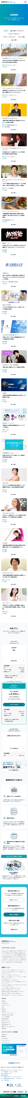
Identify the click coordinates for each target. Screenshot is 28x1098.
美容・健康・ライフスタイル (16, 30)
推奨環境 (4, 1028)
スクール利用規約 (6, 1016)
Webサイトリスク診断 (13, 1071)
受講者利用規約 (5, 1018)
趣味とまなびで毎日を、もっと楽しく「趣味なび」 (11, 993)
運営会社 (4, 1001)
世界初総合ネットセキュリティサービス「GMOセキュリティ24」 (11, 1070)
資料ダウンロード (14, 900)
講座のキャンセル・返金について (8, 1026)
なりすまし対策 (18, 1078)
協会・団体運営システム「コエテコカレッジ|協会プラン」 (13, 995)
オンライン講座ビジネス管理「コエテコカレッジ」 (11, 988)
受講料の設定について (6, 1024)
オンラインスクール (6, 1040)
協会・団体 (14, 40)
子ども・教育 (22, 37)
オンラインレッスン (6, 1042)
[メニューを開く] (25, 2)
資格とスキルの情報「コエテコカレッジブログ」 (11, 989)
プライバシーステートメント (7, 1013)
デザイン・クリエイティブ (10, 37)
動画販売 (4, 1036)
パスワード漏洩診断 (4, 1071)
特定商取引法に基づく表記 (7, 1015)
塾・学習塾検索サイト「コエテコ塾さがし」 (10, 980)
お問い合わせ (14, 929)
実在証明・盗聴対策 (4, 1075)
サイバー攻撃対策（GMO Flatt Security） (7, 1078)
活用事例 (4, 1011)
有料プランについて (6, 1020)
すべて (6, 30)
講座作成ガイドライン (6, 1022)
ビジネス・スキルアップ (14, 34)
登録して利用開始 (14, 914)
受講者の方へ (5, 1034)
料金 (3, 1007)
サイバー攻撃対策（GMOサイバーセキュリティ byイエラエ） (11, 1076)
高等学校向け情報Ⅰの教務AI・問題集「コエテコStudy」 (13, 991)
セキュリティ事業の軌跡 (5, 1080)
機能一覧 (4, 1009)
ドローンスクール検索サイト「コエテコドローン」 (11, 975)
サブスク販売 (4, 1038)
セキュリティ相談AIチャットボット (6, 1073)
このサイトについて (6, 1005)
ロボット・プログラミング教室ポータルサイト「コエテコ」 (13, 970)
